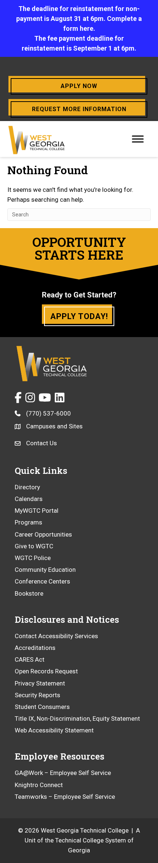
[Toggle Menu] (138, 138)
